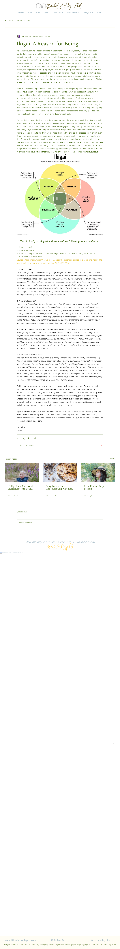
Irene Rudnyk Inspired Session (96, 487)
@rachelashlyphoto (60, 548)
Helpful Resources (23, 20)
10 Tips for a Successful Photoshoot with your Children (20, 487)
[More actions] (102, 36)
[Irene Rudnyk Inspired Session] (98, 472)
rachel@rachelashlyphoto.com (21, 940)
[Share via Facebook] (18, 438)
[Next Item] (113, 744)
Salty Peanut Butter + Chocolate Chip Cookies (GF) (59, 487)
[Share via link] (35, 438)
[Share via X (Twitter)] (23, 438)
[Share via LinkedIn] (29, 438)
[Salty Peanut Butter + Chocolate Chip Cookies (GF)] (60, 472)
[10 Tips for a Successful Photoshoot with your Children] (22, 472)
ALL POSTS (9, 20)
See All (112, 459)
